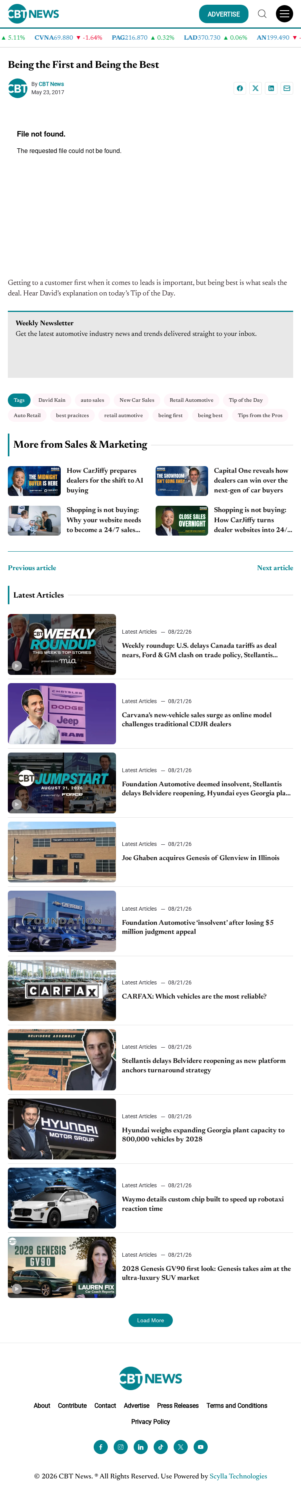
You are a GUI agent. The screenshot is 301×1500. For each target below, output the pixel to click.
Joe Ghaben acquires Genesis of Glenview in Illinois (200, 858)
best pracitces (72, 415)
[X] (255, 88)
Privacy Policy (150, 1421)
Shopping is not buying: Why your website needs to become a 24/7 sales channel (104, 521)
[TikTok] (161, 1447)
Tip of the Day (246, 400)
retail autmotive (123, 415)
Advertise (136, 1405)
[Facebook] (240, 88)
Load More (150, 1320)
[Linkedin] (271, 88)
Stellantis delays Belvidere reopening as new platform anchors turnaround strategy (204, 1066)
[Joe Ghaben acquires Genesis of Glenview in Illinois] (62, 852)
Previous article (32, 568)
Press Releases (178, 1405)
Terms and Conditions (237, 1405)
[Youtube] (201, 1447)
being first (170, 415)
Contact (105, 1405)
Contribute (72, 1405)
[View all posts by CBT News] (19, 88)
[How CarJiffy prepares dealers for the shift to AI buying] (34, 481)
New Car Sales (137, 400)
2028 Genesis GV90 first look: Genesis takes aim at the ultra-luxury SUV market (206, 1274)
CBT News (51, 84)
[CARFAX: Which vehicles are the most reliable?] (62, 990)
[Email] (287, 88)
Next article (275, 568)
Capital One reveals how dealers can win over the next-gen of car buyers (251, 481)
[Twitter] (181, 1447)
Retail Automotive (192, 400)
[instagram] (121, 1447)
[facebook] (101, 1447)
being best (210, 415)
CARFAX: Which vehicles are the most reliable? (194, 997)
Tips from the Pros (260, 415)
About (42, 1405)
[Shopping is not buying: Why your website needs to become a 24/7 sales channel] (34, 521)
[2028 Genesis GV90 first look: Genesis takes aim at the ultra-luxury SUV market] (62, 1267)
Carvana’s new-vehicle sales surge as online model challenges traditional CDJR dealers (197, 720)
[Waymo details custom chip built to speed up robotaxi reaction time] (62, 1198)
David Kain (51, 400)
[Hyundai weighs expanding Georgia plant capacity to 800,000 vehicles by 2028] (62, 1129)
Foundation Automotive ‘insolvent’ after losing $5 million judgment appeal (198, 928)
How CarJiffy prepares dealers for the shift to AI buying (105, 481)
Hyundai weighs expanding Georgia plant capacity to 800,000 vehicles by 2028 (203, 1135)
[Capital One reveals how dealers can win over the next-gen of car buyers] (182, 481)
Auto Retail (27, 415)
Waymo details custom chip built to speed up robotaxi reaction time (203, 1204)
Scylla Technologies (238, 1476)
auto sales (92, 400)
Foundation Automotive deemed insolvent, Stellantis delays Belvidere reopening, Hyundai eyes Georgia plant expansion (207, 790)
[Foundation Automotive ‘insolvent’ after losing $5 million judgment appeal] (62, 921)
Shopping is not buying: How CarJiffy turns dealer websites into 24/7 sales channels (253, 521)
